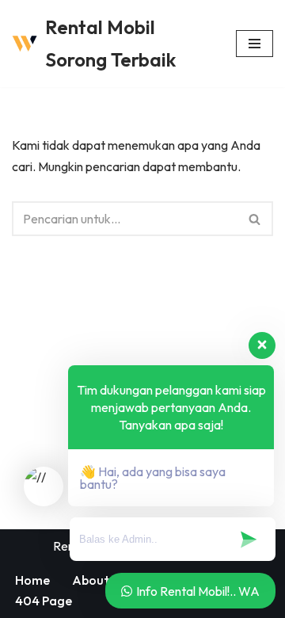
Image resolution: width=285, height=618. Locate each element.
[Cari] (255, 218)
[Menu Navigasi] (254, 43)
